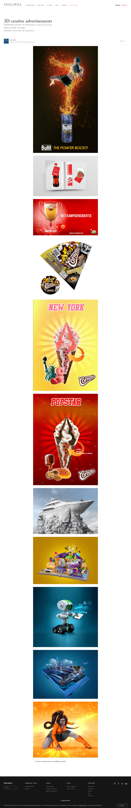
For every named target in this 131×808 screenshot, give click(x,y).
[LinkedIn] (122, 783)
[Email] (127, 41)
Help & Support (71, 786)
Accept (122, 805)
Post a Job (74, 5)
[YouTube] (126, 783)
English (7, 787)
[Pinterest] (116, 41)
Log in (117, 5)
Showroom (30, 5)
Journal (64, 5)
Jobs (56, 5)
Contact (27, 789)
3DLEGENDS (13, 40)
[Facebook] (109, 41)
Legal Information (51, 791)
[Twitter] (113, 41)
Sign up (124, 5)
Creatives (40, 5)
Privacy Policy (83, 805)
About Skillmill (29, 786)
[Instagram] (115, 783)
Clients (49, 5)
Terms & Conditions (51, 789)
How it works (71, 789)
